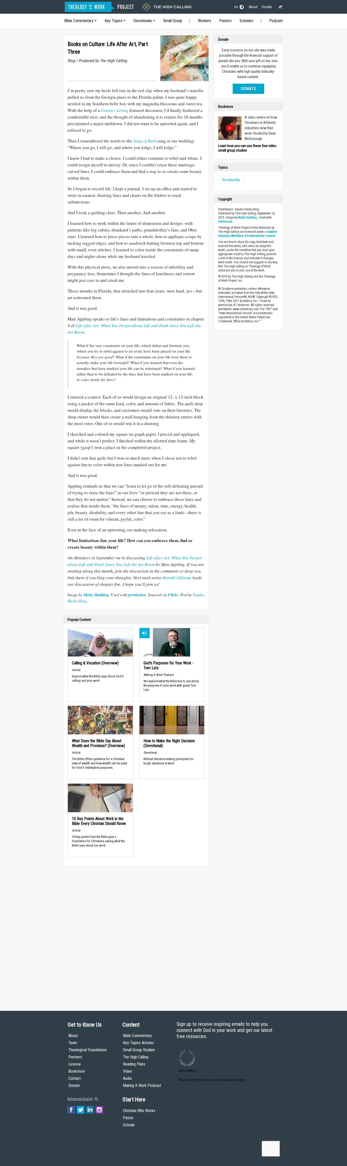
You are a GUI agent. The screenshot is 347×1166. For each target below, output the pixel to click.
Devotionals (142, 20)
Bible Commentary (78, 20)
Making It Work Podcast (142, 1085)
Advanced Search (80, 1099)
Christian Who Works (139, 1110)
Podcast (276, 20)
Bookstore (76, 1071)
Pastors (225, 20)
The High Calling (135, 1057)
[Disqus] (136, 933)
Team (72, 1042)
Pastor (128, 1117)
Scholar (129, 1125)
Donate (267, 7)
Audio (127, 1078)
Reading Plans (134, 1064)
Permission (225, 221)
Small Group (172, 20)
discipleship (231, 180)
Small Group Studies (139, 1049)
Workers (204, 20)
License (74, 1064)
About (253, 7)
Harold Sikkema (176, 577)
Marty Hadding (247, 217)
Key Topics (113, 20)
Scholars (246, 20)
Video (127, 1071)
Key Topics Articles (138, 1042)
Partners (75, 1057)
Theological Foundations (87, 1049)
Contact (74, 1078)
